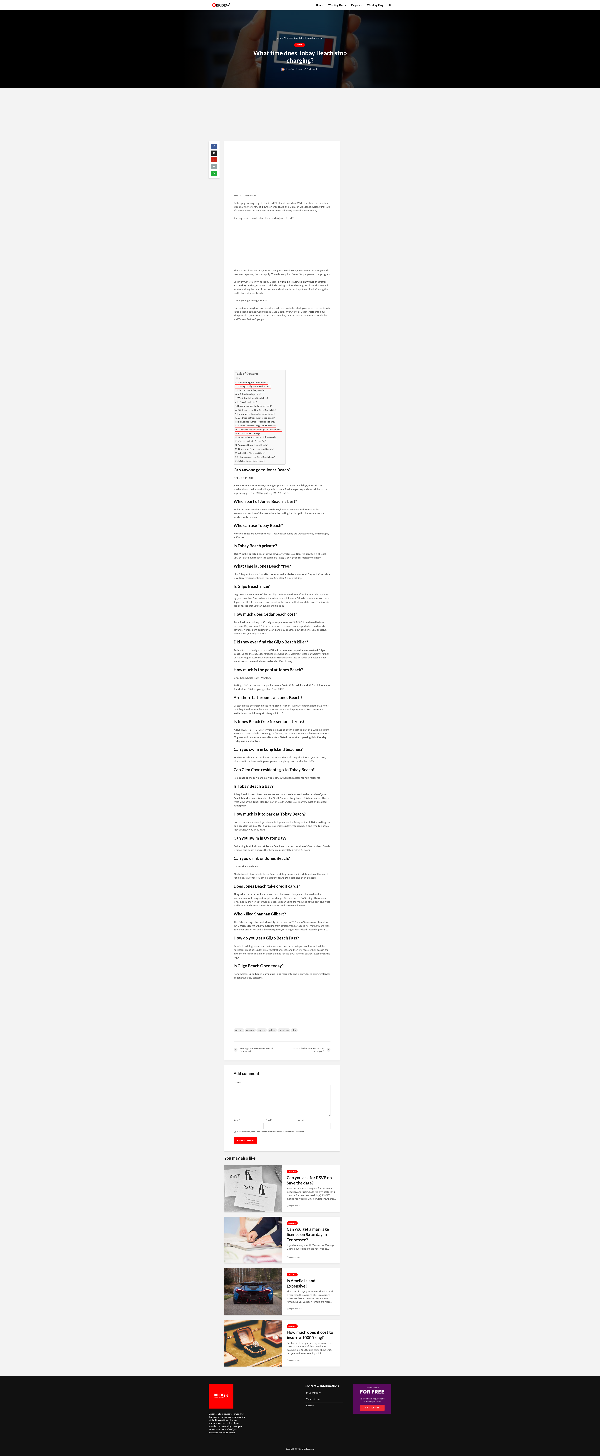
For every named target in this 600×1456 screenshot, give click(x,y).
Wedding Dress (337, 5)
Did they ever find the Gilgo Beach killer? (257, 410)
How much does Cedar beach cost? (254, 406)
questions (284, 1030)
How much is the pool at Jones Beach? (256, 414)
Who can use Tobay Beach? (251, 390)
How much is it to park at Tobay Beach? (257, 437)
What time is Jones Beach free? (253, 398)
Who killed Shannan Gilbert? (251, 453)
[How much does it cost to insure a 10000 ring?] (253, 1342)
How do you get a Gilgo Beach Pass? (257, 457)
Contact (310, 1405)
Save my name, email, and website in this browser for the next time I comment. (270, 1132)
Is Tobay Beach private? (249, 394)
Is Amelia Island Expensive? (301, 1283)
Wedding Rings (376, 5)
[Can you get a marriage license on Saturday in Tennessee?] (253, 1239)
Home (319, 5)
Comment (238, 1082)
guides (272, 1030)
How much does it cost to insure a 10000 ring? (310, 1335)
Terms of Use (313, 1399)
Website (301, 1120)
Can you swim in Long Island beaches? (257, 425)
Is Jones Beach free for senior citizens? (256, 421)
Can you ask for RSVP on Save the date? (309, 1180)
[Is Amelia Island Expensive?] (253, 1291)
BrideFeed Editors (293, 69)
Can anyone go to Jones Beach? (252, 382)
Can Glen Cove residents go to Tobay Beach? (260, 429)
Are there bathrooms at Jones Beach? (256, 417)
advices (238, 1030)
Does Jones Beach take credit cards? (256, 449)
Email (269, 1120)
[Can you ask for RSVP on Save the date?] (253, 1188)
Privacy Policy (313, 1392)
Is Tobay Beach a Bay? (249, 433)
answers (250, 1030)
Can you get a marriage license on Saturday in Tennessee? (308, 1234)
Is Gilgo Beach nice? (247, 402)
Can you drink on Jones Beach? (253, 445)
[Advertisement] (300, 115)
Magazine (356, 5)
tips (294, 1030)
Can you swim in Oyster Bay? (252, 441)
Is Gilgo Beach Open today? (251, 461)
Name (237, 1120)
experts (261, 1030)
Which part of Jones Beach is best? (254, 386)
